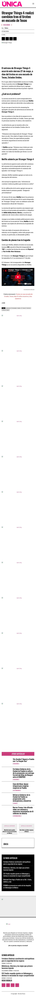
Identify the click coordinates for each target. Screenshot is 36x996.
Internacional (17, 816)
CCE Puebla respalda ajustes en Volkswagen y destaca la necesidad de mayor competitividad (18, 974)
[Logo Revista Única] (12, 4)
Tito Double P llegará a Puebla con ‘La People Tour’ (23, 760)
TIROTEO (28, 308)
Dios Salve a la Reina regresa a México (26, 830)
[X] (7, 38)
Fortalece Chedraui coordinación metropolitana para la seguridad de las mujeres (18, 960)
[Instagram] (8, 985)
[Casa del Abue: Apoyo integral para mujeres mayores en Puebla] (6, 787)
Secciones (16, 763)
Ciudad (15, 803)
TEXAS (23, 308)
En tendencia (16, 790)
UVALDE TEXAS (5, 310)
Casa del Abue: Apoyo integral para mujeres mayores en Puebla (21, 786)
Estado (4, 978)
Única (6, 28)
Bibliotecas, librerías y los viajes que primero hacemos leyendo (17, 967)
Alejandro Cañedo (7, 970)
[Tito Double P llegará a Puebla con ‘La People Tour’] (6, 761)
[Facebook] (3, 38)
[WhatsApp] (15, 38)
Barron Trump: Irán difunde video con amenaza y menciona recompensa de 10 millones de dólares (23, 810)
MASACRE (8, 308)
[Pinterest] (11, 38)
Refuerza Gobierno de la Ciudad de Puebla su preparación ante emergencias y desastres (22, 798)
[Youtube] (17, 985)
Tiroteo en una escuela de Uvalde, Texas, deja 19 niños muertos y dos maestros (18, 296)
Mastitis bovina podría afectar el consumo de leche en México (9, 831)
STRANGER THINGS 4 (16, 308)
